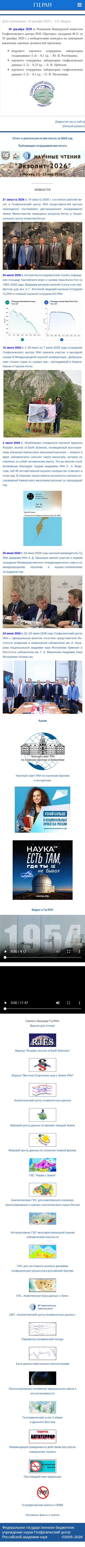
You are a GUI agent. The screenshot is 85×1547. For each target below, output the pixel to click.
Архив (42, 721)
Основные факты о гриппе (43, 1515)
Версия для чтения (42, 1025)
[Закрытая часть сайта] (70, 121)
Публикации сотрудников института (42, 146)
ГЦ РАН (42, 5)
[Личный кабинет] (74, 126)
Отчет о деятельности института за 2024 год (42, 138)
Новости (42, 189)
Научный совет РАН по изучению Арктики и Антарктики (42, 778)
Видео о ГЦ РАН (42, 910)
